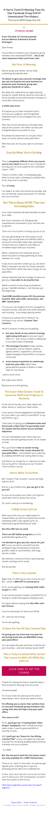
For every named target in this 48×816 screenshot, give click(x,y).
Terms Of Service (30, 802)
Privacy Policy (16, 802)
